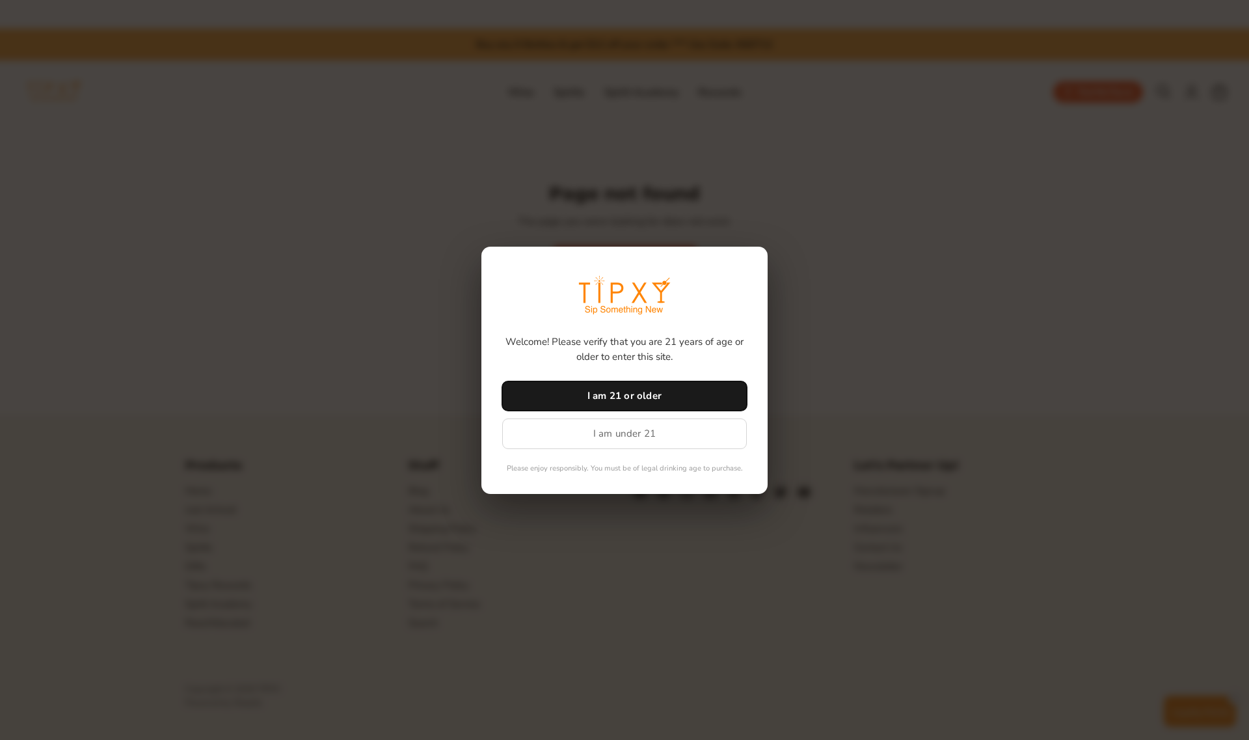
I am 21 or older (624, 395)
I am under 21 (624, 433)
